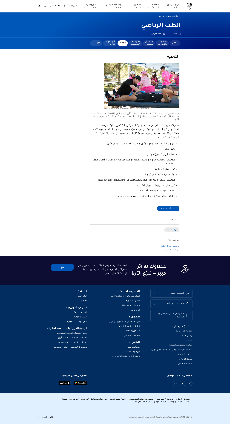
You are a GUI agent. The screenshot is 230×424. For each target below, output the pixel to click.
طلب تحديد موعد (168, 208)
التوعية (123, 43)
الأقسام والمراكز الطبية (168, 16)
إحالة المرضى (156, 34)
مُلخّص (175, 43)
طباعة (170, 230)
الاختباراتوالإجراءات (162, 43)
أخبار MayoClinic (110, 43)
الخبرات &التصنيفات (135, 43)
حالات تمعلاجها (149, 43)
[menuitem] (175, 43)
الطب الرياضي (161, 26)
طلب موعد (172, 34)
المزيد (97, 43)
